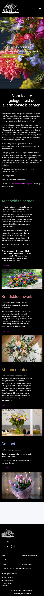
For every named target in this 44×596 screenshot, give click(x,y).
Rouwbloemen (6, 560)
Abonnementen (27, 564)
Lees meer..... (6, 266)
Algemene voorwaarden (30, 555)
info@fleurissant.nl (10, 574)
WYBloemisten (26, 594)
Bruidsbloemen (27, 560)
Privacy (4, 555)
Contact (22, 56)
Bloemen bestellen (9, 56)
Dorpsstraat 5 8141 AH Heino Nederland (7, 583)
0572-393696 (8, 577)
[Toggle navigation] (40, 8)
